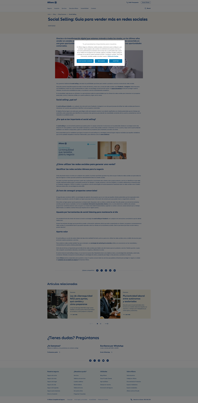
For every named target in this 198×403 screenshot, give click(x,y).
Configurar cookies (85, 61)
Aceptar (116, 61)
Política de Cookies (113, 56)
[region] (99, 53)
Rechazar (101, 61)
